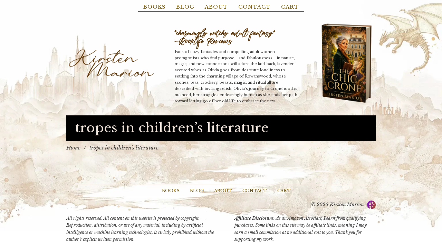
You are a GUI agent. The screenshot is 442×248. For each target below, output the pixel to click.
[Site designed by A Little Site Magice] (371, 204)
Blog (185, 6)
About (216, 6)
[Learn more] (346, 63)
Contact (254, 6)
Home (73, 147)
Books (154, 6)
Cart (290, 6)
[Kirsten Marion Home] (111, 63)
